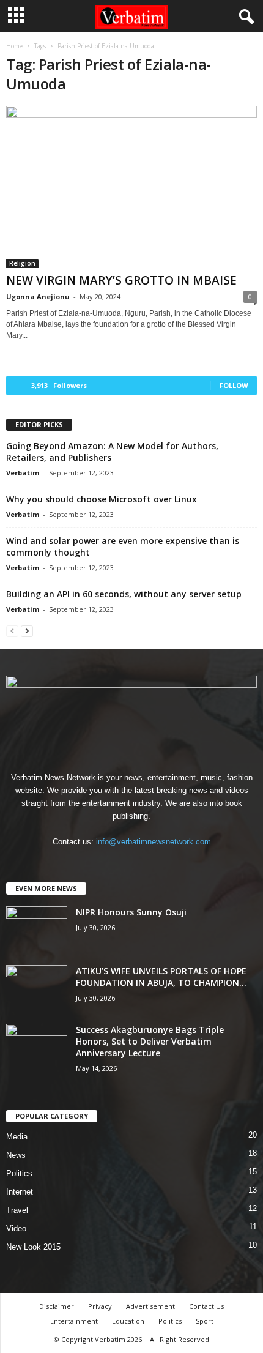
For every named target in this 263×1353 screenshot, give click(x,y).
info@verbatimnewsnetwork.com (153, 841)
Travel (17, 1210)
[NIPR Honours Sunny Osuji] (36, 929)
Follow (234, 385)
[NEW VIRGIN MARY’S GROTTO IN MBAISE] (131, 187)
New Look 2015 (33, 1246)
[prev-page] (12, 630)
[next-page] (27, 630)
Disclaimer (56, 1306)
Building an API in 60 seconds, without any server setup (124, 594)
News (16, 1155)
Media (17, 1136)
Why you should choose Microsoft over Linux (101, 499)
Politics (19, 1173)
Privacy (100, 1306)
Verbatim (22, 472)
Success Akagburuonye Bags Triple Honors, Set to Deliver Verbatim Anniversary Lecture (150, 1041)
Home (14, 46)
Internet (19, 1191)
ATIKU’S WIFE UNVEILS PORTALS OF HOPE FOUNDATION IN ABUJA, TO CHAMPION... (161, 976)
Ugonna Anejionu (38, 296)
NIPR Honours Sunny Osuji (131, 912)
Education (128, 1320)
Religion (22, 263)
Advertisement (150, 1306)
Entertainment (74, 1320)
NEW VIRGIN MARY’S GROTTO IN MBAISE (123, 280)
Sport (204, 1320)
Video (16, 1228)
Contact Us (206, 1306)
